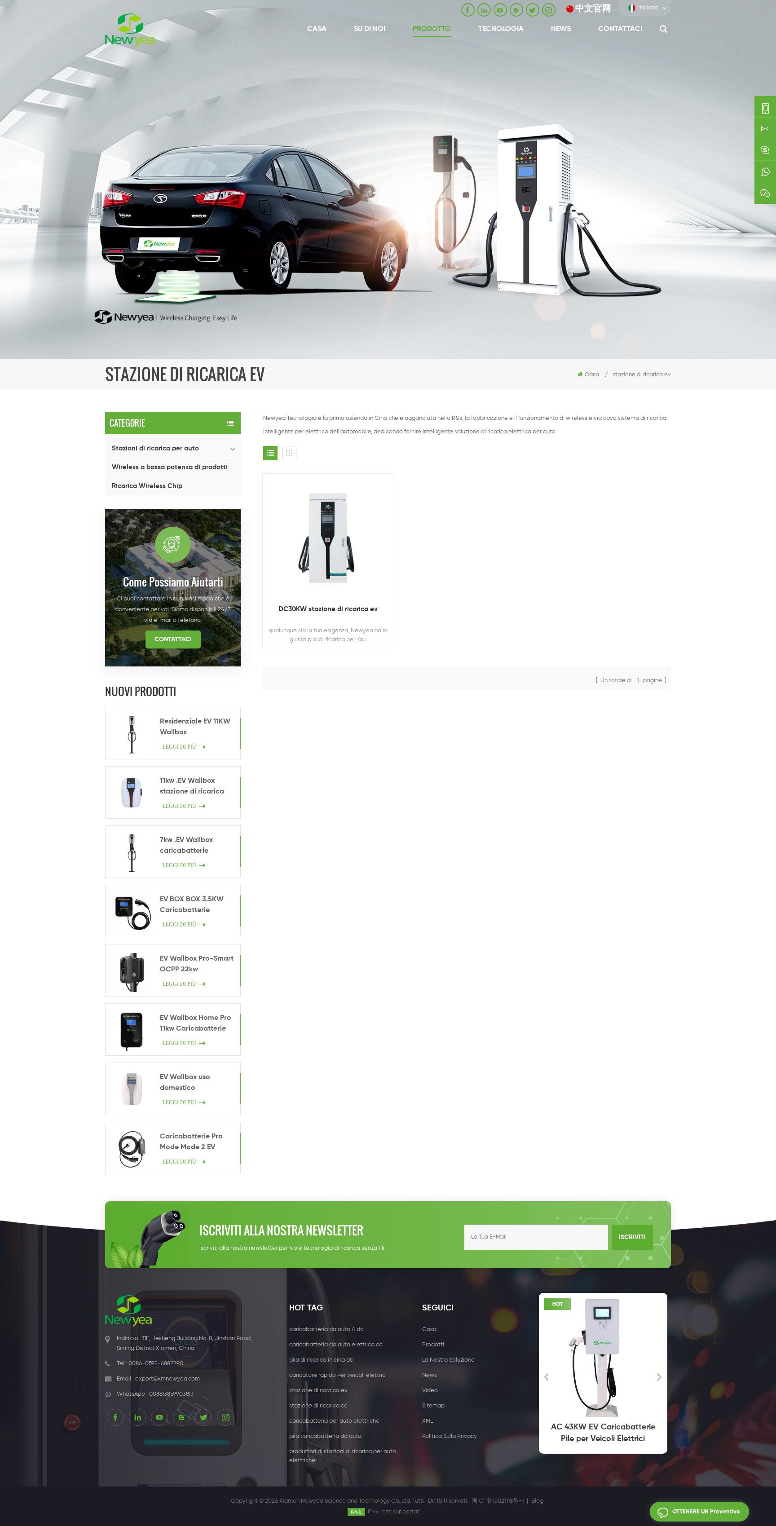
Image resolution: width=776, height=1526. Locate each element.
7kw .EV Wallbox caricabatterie (186, 846)
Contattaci (620, 29)
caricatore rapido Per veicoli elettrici (338, 1375)
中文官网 (593, 8)
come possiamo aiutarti (173, 581)
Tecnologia (501, 29)
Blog (537, 1501)
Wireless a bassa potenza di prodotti (170, 467)
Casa (316, 29)
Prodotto (432, 29)
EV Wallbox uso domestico (185, 1083)
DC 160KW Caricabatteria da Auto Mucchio (658, 1433)
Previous (546, 1376)
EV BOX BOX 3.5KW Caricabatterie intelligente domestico (197, 906)
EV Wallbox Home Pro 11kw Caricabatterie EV (195, 1024)
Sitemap (433, 1406)
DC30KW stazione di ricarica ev (328, 609)
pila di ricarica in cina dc (321, 1360)
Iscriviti (632, 1237)
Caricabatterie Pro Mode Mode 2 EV (191, 1142)
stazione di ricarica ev (318, 1391)
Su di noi (369, 29)
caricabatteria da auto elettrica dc (336, 1345)
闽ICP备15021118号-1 (498, 1501)
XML (427, 1421)
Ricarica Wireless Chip (147, 486)
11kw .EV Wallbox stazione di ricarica (192, 786)
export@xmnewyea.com (167, 1379)
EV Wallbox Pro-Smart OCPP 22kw (197, 964)
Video (430, 1391)
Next (659, 1376)
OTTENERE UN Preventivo (706, 1512)
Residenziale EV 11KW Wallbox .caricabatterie (195, 728)
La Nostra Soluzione (448, 1360)
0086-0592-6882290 (155, 1364)
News (561, 29)
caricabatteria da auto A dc (326, 1329)
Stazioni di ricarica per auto (155, 448)
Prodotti (433, 1345)
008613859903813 (171, 1394)
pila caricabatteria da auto (325, 1436)
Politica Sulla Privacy (449, 1436)
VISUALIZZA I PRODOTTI (333, 563)
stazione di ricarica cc (318, 1406)
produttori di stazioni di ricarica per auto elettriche (342, 1456)
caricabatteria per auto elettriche (334, 1421)
